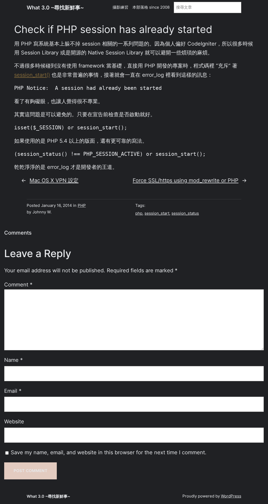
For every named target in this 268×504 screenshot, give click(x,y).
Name (13, 360)
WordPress (231, 496)
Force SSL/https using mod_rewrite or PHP (185, 180)
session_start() (32, 74)
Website (14, 421)
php (138, 213)
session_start (156, 213)
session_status (185, 213)
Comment (18, 284)
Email (12, 390)
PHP (82, 205)
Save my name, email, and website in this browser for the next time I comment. (108, 452)
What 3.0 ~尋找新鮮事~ (55, 7)
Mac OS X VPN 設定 (54, 180)
